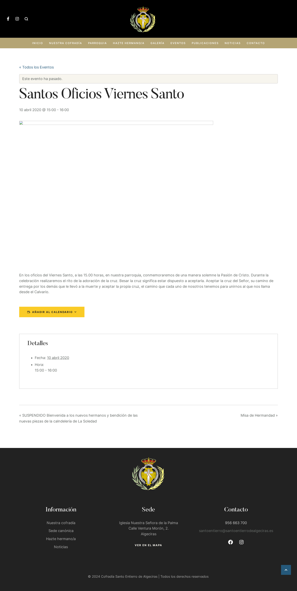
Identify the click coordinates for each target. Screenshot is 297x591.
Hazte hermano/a (61, 539)
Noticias (233, 43)
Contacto (256, 43)
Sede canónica (61, 531)
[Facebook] (230, 542)
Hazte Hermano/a (128, 43)
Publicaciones (205, 43)
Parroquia (97, 43)
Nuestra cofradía (65, 43)
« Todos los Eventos (36, 67)
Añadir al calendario (52, 312)
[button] (286, 570)
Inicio (37, 43)
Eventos (178, 43)
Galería (157, 43)
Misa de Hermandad (259, 415)
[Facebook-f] (8, 19)
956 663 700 (236, 523)
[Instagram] (17, 19)
